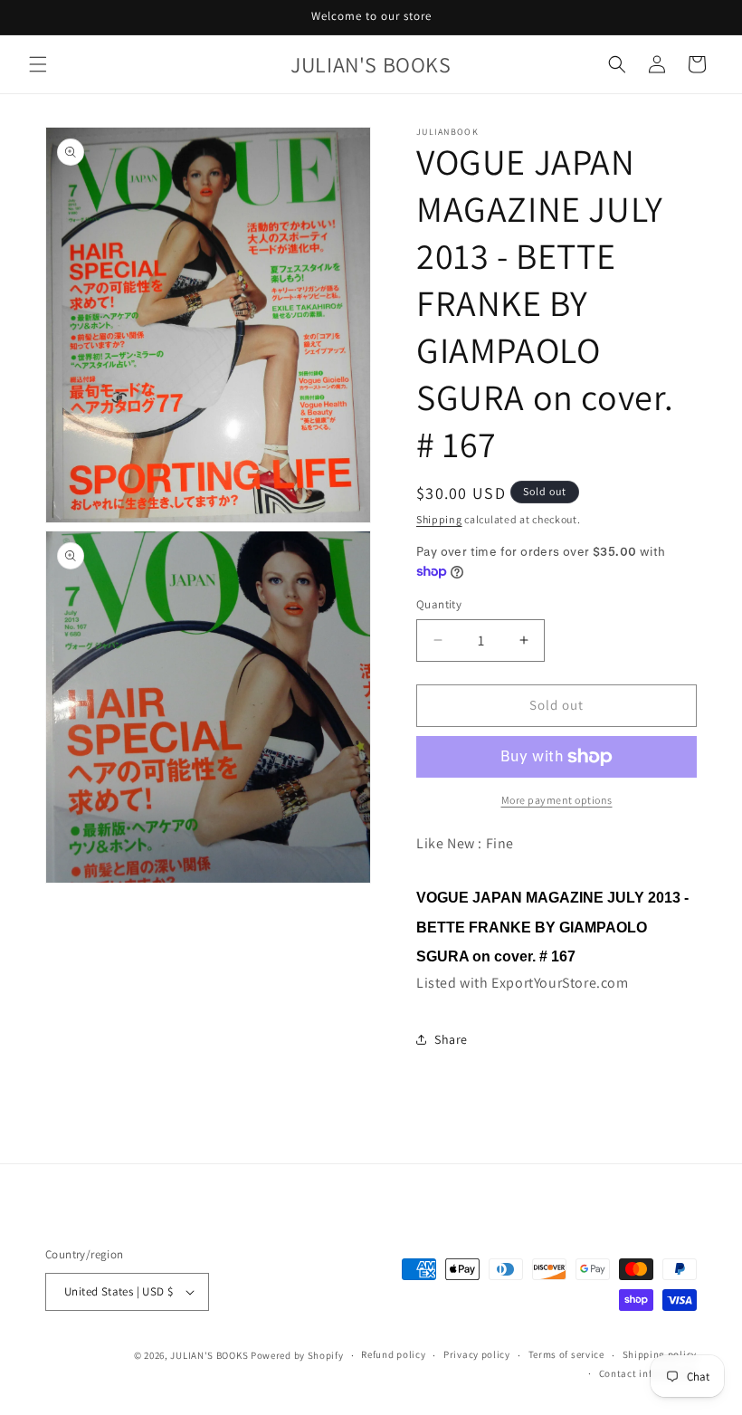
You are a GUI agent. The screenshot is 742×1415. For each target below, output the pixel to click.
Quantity (438, 604)
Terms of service (566, 1354)
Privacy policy (476, 1354)
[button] (38, 64)
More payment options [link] (557, 800)
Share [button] (451, 1039)
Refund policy (393, 1354)
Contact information (648, 1373)
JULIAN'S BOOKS (209, 1355)
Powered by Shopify (297, 1355)
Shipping (439, 519)
